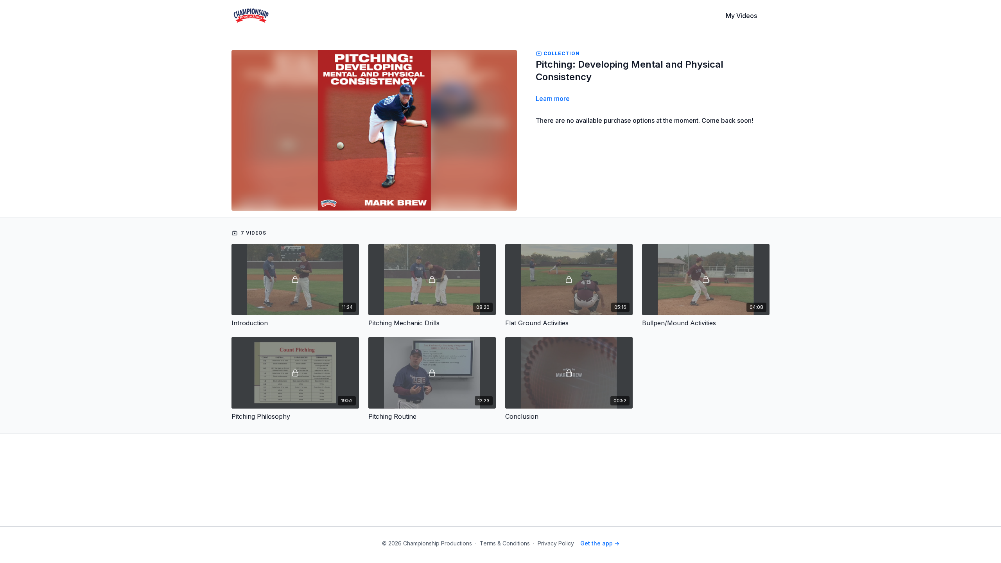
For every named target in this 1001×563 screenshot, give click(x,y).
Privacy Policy (556, 543)
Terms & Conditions (505, 543)
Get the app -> (599, 543)
